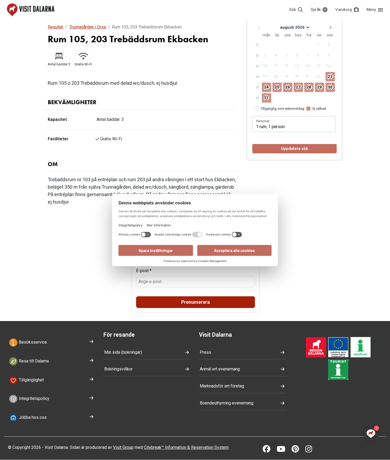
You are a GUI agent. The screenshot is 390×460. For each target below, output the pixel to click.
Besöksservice (32, 342)
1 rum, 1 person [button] (270, 126)
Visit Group (123, 447)
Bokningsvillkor (118, 369)
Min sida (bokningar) (123, 352)
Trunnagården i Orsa (87, 26)
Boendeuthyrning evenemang (226, 403)
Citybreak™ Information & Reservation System (186, 447)
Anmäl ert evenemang (220, 369)
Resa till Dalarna (33, 361)
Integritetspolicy (33, 398)
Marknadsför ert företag (222, 386)
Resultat (55, 26)
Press (205, 352)
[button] (330, 27)
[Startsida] (30, 10)
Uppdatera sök (294, 148)
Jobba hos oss (32, 417)
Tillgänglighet (31, 379)
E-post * (143, 270)
